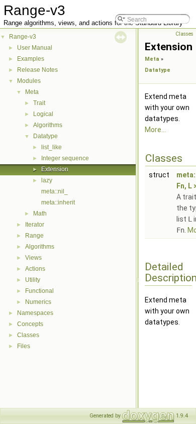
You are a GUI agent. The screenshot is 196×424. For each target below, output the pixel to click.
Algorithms (47, 125)
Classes (28, 335)
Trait (39, 103)
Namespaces (35, 312)
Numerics (38, 301)
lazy (46, 180)
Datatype (45, 136)
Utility (32, 279)
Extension (54, 169)
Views (33, 257)
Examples (30, 58)
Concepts (30, 324)
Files (23, 346)
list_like (51, 147)
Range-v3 (22, 36)
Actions (35, 268)
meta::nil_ (54, 191)
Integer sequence (65, 158)
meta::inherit (58, 202)
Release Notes (37, 69)
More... (155, 130)
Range (34, 235)
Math (40, 213)
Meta (32, 91)
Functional (39, 290)
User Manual (34, 47)
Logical (43, 114)
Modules (29, 80)
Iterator (34, 224)
